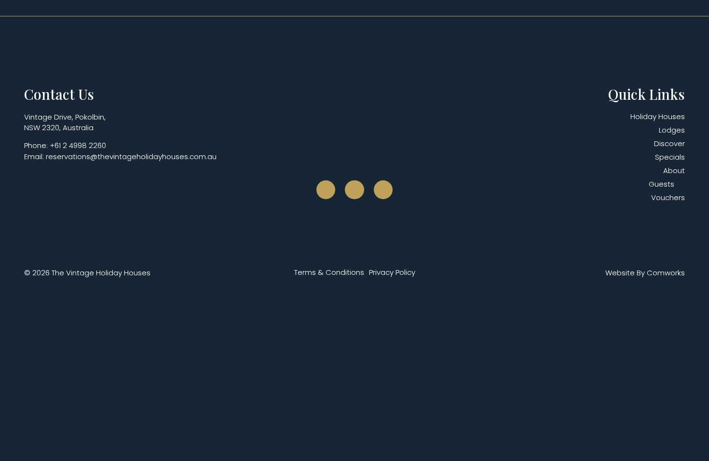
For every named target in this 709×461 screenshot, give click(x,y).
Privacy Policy (392, 272)
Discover (669, 144)
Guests (661, 184)
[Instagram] (354, 190)
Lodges (672, 130)
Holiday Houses (657, 117)
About (674, 171)
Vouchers (668, 198)
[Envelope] (383, 190)
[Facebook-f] (326, 190)
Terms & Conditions (329, 272)
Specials (670, 157)
